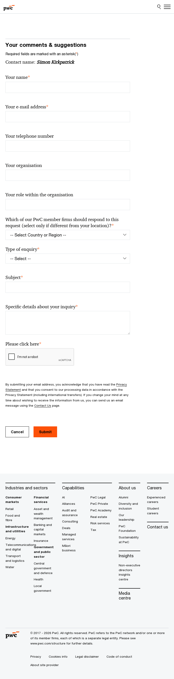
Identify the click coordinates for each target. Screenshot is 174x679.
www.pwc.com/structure (47, 643)
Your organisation (23, 165)
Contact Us (42, 405)
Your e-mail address (26, 107)
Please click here (23, 344)
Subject (14, 277)
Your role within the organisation (39, 195)
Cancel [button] (17, 432)
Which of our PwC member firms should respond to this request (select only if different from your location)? (61, 222)
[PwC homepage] (9, 6)
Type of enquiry (22, 249)
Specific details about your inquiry (41, 307)
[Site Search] (159, 7)
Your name (17, 77)
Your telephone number (29, 136)
